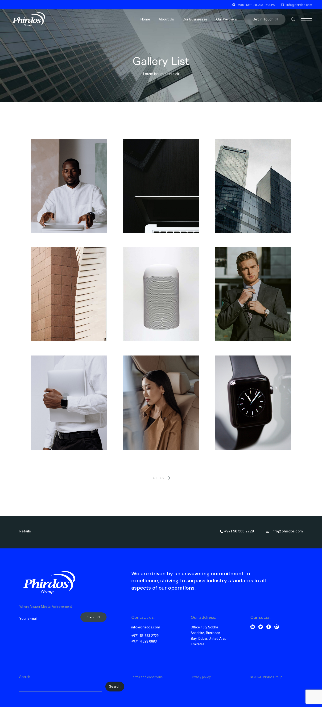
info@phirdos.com (299, 5)
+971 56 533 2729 (145, 635)
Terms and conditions (147, 677)
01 (155, 478)
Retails (25, 531)
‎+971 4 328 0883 (144, 641)
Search (24, 676)
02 (162, 478)
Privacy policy (201, 677)
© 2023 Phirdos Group (266, 677)
